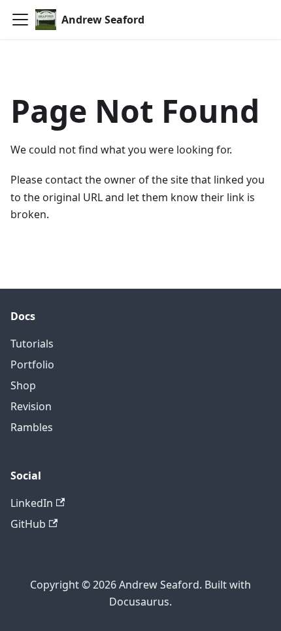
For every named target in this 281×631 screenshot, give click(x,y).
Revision (31, 406)
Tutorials (32, 343)
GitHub (28, 524)
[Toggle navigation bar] (20, 19)
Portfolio (32, 364)
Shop (23, 385)
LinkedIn (31, 503)
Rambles (31, 427)
